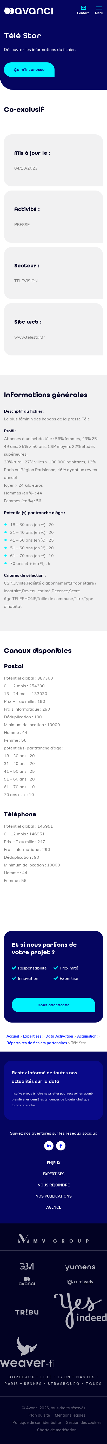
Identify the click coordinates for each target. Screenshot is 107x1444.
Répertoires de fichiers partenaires (36, 1043)
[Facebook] (60, 1145)
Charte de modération (57, 1429)
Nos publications (54, 1196)
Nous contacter (53, 1005)
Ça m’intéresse (29, 69)
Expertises (32, 1036)
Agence (53, 1207)
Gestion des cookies (83, 1422)
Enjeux (53, 1163)
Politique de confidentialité (36, 1422)
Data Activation (59, 1036)
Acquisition (86, 1036)
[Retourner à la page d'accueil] (29, 10)
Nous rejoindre (54, 1185)
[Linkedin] (49, 1145)
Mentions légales (70, 1415)
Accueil (12, 1036)
